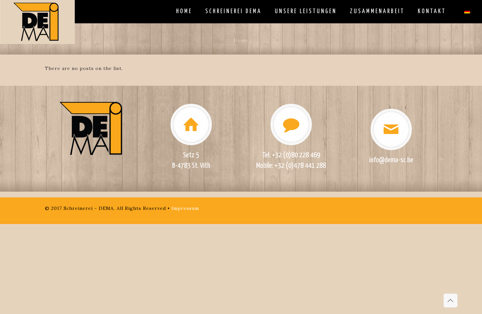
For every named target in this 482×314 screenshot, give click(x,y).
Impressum (185, 208)
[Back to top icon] (450, 300)
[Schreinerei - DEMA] (37, 22)
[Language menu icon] (467, 11)
